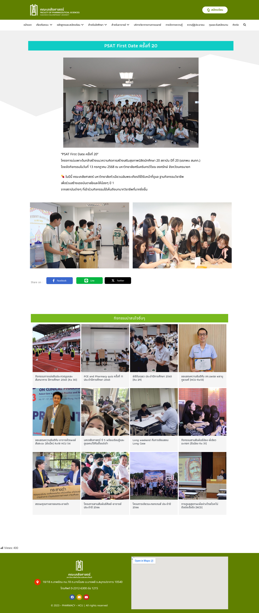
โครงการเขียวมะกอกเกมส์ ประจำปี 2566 (152, 506)
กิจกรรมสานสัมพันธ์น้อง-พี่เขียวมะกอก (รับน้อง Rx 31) (198, 442)
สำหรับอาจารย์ (119, 25)
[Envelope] (79, 597)
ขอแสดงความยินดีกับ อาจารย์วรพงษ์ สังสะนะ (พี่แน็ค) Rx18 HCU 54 (55, 442)
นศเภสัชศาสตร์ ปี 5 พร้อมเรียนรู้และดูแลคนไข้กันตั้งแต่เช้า (104, 442)
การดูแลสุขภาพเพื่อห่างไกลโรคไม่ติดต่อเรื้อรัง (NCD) (199, 506)
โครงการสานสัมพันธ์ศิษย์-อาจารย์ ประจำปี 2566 (102, 506)
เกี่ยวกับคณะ (43, 25)
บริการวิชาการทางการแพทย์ (147, 25)
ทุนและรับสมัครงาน (218, 25)
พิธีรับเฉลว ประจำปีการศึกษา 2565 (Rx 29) (152, 378)
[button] (244, 25)
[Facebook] (72, 597)
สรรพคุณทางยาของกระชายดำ (52, 504)
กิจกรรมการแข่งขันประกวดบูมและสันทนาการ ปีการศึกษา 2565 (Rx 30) (56, 378)
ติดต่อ (236, 25)
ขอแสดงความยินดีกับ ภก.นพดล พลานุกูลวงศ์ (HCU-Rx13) (202, 378)
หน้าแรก (28, 25)
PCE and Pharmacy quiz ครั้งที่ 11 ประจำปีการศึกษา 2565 (103, 378)
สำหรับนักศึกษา (96, 25)
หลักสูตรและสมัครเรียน (69, 25)
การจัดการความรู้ (174, 25)
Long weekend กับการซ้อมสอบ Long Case (150, 442)
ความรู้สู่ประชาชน (195, 25)
